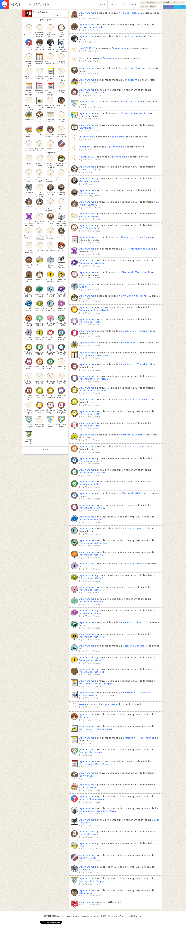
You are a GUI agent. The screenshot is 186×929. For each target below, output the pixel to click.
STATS (112, 4)
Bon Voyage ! (87, 775)
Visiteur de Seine (131, 101)
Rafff (82, 58)
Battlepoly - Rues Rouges (95, 764)
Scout (83, 846)
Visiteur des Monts (90, 752)
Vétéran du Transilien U (137, 331)
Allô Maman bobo (89, 228)
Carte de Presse (89, 216)
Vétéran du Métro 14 (91, 263)
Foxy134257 (86, 156)
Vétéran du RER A (90, 425)
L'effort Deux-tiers (91, 169)
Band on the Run (133, 36)
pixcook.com (88, 916)
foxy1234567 (87, 48)
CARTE (102, 4)
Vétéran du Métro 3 (91, 578)
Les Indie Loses (88, 834)
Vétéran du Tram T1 (91, 461)
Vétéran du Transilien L (93, 378)
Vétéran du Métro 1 (91, 660)
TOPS (123, 4)
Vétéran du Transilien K (93, 390)
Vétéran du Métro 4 (91, 613)
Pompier (84, 717)
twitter (180, 7)
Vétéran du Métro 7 (91, 589)
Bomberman (128, 342)
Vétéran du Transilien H (137, 364)
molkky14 (85, 146)
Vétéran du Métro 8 (135, 563)
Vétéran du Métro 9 (133, 434)
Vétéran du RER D (90, 484)
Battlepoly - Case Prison (94, 355)
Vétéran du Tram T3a (136, 446)
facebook (168, 7)
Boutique (138, 916)
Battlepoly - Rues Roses (136, 237)
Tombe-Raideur (130, 12)
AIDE (134, 4)
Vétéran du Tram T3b (92, 472)
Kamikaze (85, 869)
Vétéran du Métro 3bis (136, 528)
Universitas (86, 127)
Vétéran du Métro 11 (91, 671)
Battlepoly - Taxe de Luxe (95, 729)
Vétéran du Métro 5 (91, 554)
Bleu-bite (85, 893)
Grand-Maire (87, 857)
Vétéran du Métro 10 (92, 636)
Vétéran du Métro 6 (91, 601)
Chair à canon (87, 787)
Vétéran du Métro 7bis (93, 543)
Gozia (82, 704)
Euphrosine (86, 136)
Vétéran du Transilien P (93, 310)
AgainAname (40, 12)
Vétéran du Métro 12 (135, 622)
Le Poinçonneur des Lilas (138, 248)
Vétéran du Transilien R (135, 272)
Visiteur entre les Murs (135, 113)
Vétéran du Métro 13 (135, 645)
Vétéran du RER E (90, 322)
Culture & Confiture (91, 92)
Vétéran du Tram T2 (91, 507)
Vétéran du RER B (132, 493)
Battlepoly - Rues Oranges (95, 683)
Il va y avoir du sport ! (134, 295)
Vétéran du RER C (90, 414)
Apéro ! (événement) (91, 799)
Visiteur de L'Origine (91, 881)
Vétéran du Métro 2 (91, 519)
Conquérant (130, 79)
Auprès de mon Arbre (92, 27)
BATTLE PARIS (30, 4)
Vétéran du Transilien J (137, 399)
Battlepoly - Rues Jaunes (138, 737)
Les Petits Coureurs (135, 68)
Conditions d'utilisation (119, 916)
